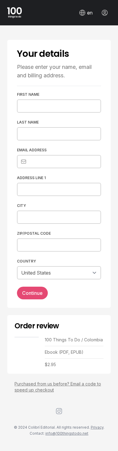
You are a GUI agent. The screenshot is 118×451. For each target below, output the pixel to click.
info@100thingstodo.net (66, 433)
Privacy (97, 427)
